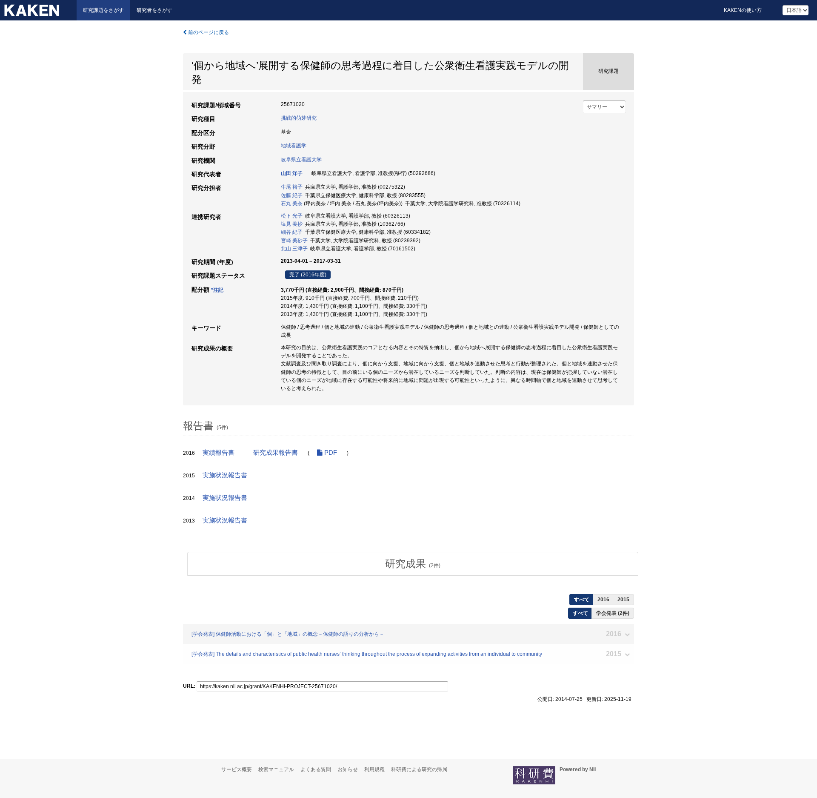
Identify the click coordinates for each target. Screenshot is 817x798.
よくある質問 (315, 769)
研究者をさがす (154, 10)
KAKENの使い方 (743, 10)
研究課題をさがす (103, 10)
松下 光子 (292, 216)
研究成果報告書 (275, 452)
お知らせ (347, 769)
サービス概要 (236, 769)
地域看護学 (293, 146)
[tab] (412, 564)
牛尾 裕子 (292, 187)
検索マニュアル (276, 769)
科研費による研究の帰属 (419, 769)
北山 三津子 (294, 249)
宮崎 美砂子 (294, 241)
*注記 (217, 290)
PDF (330, 452)
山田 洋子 (292, 173)
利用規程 (374, 769)
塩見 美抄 (292, 224)
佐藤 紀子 (292, 195)
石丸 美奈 (292, 204)
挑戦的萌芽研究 (299, 118)
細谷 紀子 (292, 232)
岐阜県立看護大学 (301, 160)
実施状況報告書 (225, 475)
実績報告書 (218, 452)
